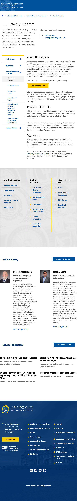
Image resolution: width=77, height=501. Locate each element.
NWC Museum (62, 200)
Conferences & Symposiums (63, 194)
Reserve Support (36, 437)
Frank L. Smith (59, 271)
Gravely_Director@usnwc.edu (55, 38)
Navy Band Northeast (62, 206)
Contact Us (10, 439)
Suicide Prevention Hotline (65, 439)
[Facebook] (36, 471)
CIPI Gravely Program (11, 79)
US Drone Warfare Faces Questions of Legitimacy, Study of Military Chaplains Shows (18, 375)
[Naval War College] (13, 11)
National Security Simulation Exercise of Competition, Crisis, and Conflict (13, 109)
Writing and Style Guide (39, 198)
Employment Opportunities (40, 424)
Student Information (37, 218)
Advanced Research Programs (12, 72)
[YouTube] (45, 471)
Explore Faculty (38, 86)
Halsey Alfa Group (13, 86)
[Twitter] (41, 471)
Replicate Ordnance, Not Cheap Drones (58, 372)
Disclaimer (34, 454)
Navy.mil (59, 424)
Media (32, 433)
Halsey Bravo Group (12, 92)
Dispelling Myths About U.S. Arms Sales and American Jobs (58, 359)
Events (60, 188)
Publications (8, 207)
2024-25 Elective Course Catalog (38, 211)
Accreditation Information (39, 450)
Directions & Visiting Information (37, 190)
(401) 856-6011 (50, 35)
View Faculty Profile (20, 329)
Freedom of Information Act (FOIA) (65, 457)
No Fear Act (60, 448)
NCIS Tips (59, 463)
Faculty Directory (63, 259)
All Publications (64, 344)
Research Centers (11, 128)
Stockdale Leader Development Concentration (13, 121)
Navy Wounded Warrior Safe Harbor (65, 434)
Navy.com (59, 428)
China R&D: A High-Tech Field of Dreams (18, 358)
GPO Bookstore (61, 452)
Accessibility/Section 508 (65, 443)
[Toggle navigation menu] (73, 7)
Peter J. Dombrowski (22, 271)
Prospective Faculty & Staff (40, 428)
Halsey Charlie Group (12, 99)
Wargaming (9, 66)
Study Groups (10, 59)
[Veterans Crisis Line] (10, 450)
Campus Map (37, 204)
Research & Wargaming (37, 225)
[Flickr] (32, 471)
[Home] (2, 16)
